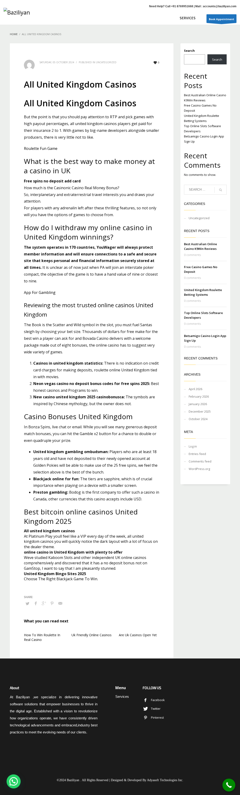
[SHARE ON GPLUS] (43, 603)
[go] (220, 190)
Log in (193, 446)
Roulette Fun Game (40, 148)
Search (189, 50)
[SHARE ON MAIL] (60, 603)
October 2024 (198, 419)
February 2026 (199, 396)
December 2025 (200, 411)
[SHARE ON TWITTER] (27, 603)
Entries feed (197, 454)
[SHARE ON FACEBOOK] (35, 603)
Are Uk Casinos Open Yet (138, 635)
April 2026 (195, 389)
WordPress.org (199, 469)
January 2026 (198, 404)
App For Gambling (40, 292)
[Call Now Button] (228, 785)
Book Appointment (221, 19)
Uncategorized (199, 218)
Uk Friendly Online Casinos (91, 635)
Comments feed (200, 461)
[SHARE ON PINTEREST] (52, 603)
